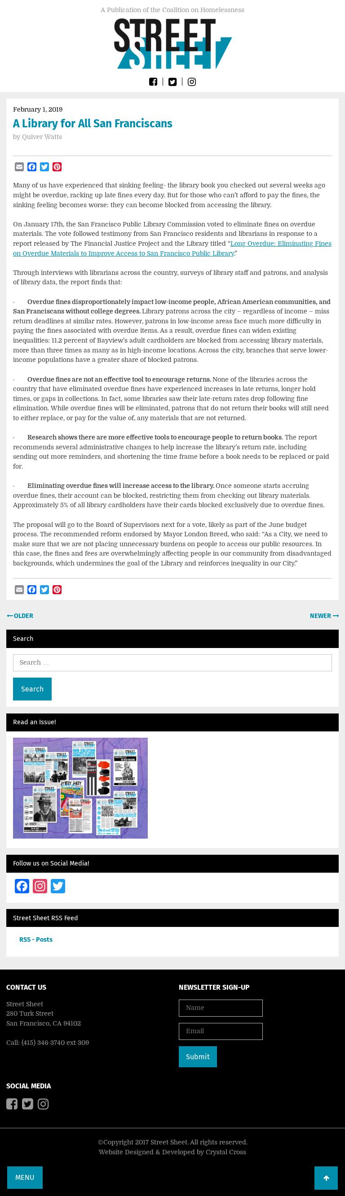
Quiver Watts (42, 136)
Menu (25, 1177)
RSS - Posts (36, 940)
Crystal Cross (226, 1152)
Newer (321, 616)
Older (23, 616)
